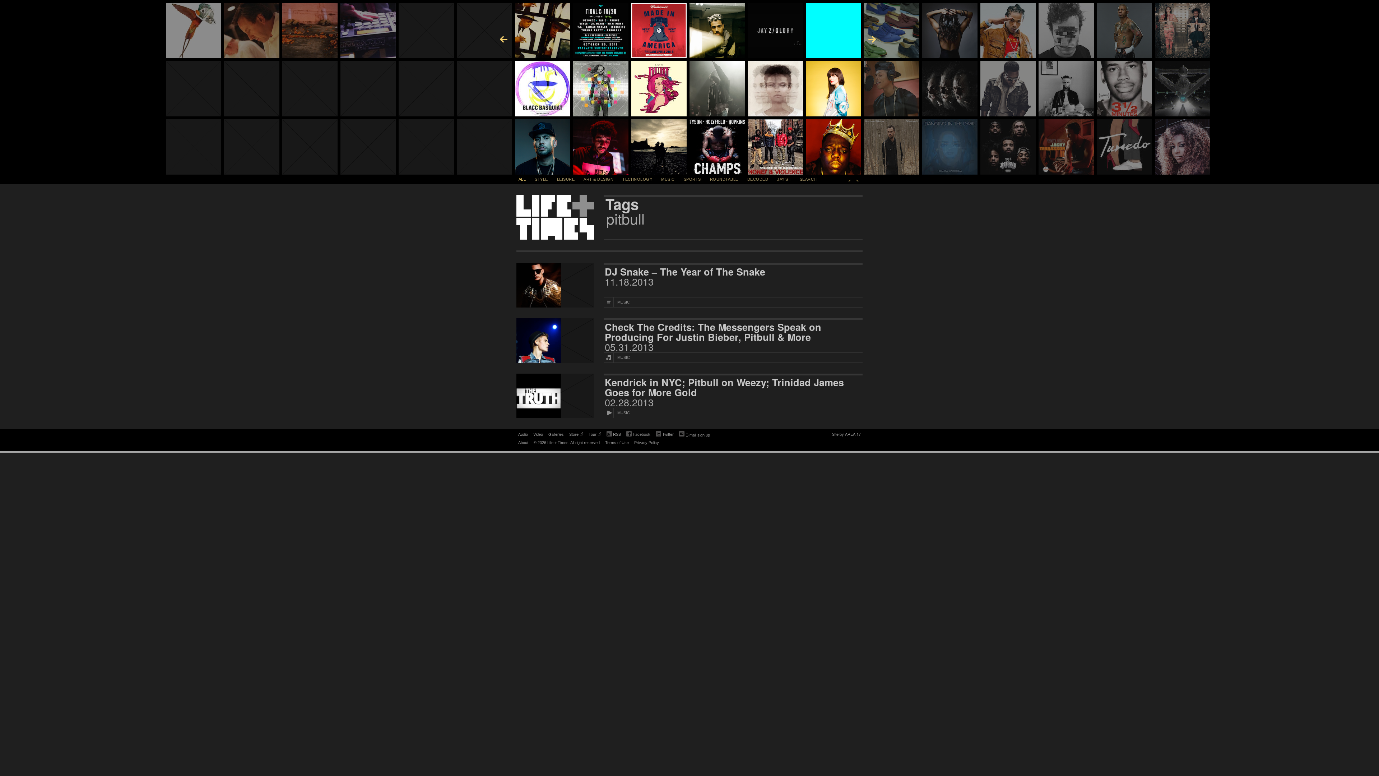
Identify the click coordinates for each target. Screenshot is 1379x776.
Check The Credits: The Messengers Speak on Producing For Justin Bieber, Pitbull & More (713, 332)
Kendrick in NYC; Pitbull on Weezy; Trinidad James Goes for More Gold (724, 387)
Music (668, 179)
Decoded (758, 179)
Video (538, 434)
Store (574, 434)
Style (541, 179)
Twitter (665, 434)
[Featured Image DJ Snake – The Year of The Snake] (555, 285)
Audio (523, 434)
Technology (637, 179)
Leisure (566, 179)
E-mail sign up (698, 435)
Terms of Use (617, 442)
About (523, 442)
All (522, 179)
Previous (849, 179)
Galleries (556, 434)
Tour (592, 434)
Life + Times (555, 217)
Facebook (638, 434)
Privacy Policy (646, 442)
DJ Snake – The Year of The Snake (685, 272)
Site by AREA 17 (846, 434)
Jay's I (784, 179)
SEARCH (808, 179)
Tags (622, 204)
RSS (617, 434)
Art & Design (598, 179)
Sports (692, 179)
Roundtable (724, 179)
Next (857, 179)
